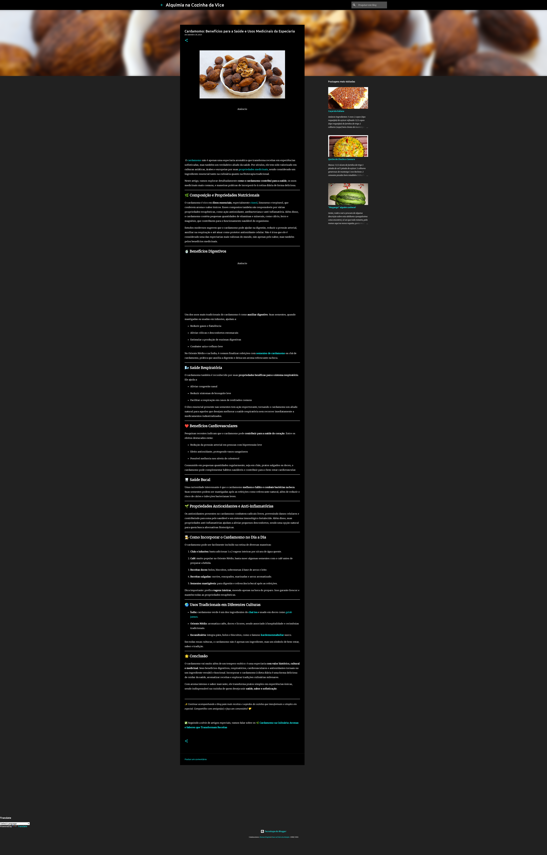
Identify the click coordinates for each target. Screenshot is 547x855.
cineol (254, 202)
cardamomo (194, 160)
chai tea (252, 612)
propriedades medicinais (253, 169)
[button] (186, 40)
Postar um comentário (196, 759)
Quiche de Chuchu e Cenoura (341, 159)
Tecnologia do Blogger (275, 831)
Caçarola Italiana (336, 111)
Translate (22, 826)
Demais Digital (265, 837)
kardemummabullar (272, 635)
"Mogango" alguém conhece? (342, 207)
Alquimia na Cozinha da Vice (195, 4)
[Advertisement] (242, 131)
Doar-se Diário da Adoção (280, 837)
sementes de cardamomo (270, 353)
